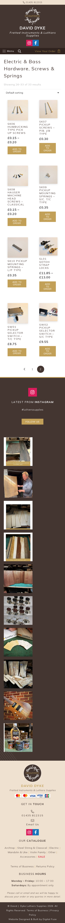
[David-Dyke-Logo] (32, 16)
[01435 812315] (32, 811)
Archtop (10, 847)
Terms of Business (22, 866)
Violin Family (38, 852)
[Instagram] (32, 392)
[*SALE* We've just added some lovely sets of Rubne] (18, 610)
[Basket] (59, 51)
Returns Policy (45, 866)
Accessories (27, 856)
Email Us (32, 824)
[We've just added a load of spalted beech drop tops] (18, 674)
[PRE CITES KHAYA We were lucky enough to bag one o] (18, 578)
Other (52, 852)
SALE (41, 856)
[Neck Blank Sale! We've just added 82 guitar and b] (18, 547)
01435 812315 (33, 2)
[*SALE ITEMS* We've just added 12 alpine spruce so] (18, 515)
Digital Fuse (50, 919)
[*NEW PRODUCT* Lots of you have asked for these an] (18, 642)
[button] (8, 51)
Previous (24, 369)
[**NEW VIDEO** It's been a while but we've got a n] (18, 483)
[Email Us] (32, 820)
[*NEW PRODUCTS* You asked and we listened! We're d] (18, 737)
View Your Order (45, 51)
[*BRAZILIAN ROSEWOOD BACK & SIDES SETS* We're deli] (18, 451)
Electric (54, 847)
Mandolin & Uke (18, 852)
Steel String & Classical (32, 847)
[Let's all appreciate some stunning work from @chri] (18, 705)
